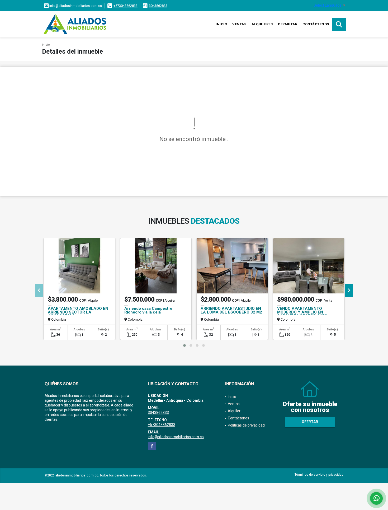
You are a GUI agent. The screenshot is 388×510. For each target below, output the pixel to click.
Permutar (287, 24)
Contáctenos (315, 24)
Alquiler (234, 411)
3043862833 (158, 6)
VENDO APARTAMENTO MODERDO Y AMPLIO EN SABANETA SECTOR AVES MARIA (302, 314)
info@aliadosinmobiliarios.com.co (176, 437)
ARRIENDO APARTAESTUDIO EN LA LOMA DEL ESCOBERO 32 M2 (231, 310)
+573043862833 (125, 6)
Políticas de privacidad (246, 425)
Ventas (239, 24)
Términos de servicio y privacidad (319, 474)
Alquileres (262, 24)
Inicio (221, 24)
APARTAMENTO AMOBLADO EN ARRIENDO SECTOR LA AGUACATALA (78, 312)
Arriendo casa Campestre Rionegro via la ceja (148, 310)
